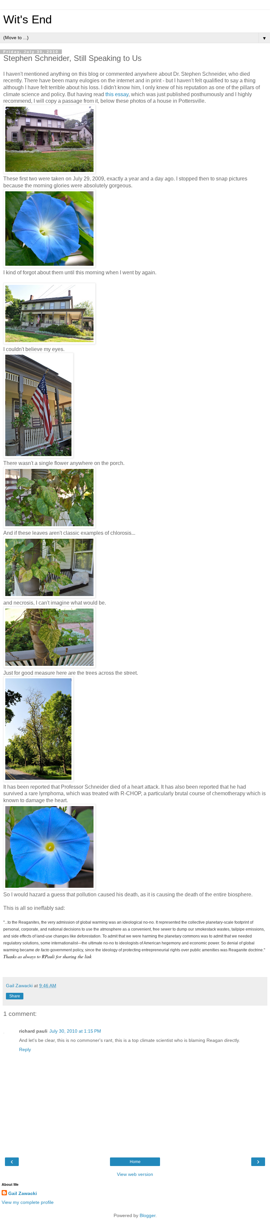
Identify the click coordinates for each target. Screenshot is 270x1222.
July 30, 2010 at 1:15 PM (75, 1031)
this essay (116, 94)
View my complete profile (28, 1202)
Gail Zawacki (22, 1193)
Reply (25, 1049)
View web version (135, 1174)
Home (135, 1161)
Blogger (147, 1215)
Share (14, 996)
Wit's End (27, 19)
